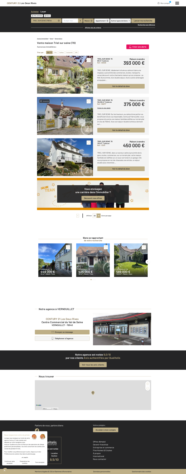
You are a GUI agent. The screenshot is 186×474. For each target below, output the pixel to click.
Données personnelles (101, 471)
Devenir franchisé (100, 444)
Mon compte (165, 3)
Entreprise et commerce (103, 447)
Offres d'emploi (99, 441)
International (98, 456)
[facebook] (37, 430)
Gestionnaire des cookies (141, 471)
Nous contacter (99, 459)
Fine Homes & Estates (102, 450)
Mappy (55, 409)
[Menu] (177, 3)
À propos (97, 453)
